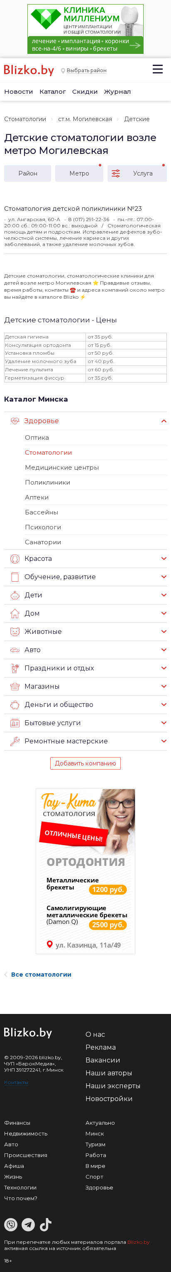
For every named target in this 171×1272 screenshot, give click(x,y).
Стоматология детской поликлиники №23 (73, 208)
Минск (95, 1133)
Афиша (14, 1165)
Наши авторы (109, 1073)
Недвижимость (25, 1133)
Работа (96, 1155)
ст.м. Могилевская (85, 119)
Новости (18, 91)
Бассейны (41, 512)
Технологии (20, 1187)
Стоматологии (25, 119)
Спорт (94, 1176)
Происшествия (25, 1155)
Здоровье (99, 1187)
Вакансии (103, 1060)
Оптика (37, 437)
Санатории (43, 542)
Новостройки (109, 1099)
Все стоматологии (41, 974)
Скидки (85, 91)
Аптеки (37, 497)
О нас (95, 1034)
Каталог (52, 91)
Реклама (101, 1047)
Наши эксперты (113, 1086)
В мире (95, 1165)
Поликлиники (47, 482)
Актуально (100, 1122)
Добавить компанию (85, 763)
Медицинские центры (62, 467)
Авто (11, 1144)
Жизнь (13, 1176)
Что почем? (20, 1198)
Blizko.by (138, 1242)
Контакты (16, 1082)
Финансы (17, 1122)
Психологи (43, 527)
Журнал (117, 91)
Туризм (95, 1144)
